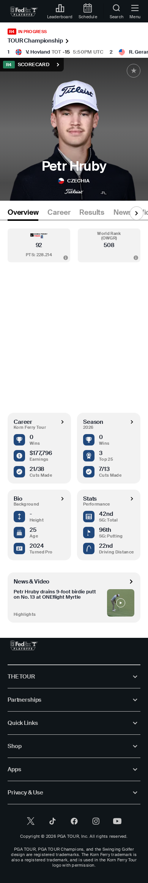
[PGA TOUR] (24, 645)
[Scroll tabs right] (136, 213)
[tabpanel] (74, 422)
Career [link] (58, 212)
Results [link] (91, 212)
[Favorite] (133, 71)
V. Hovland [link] (38, 52)
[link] (24, 11)
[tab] (23, 213)
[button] (39, 245)
